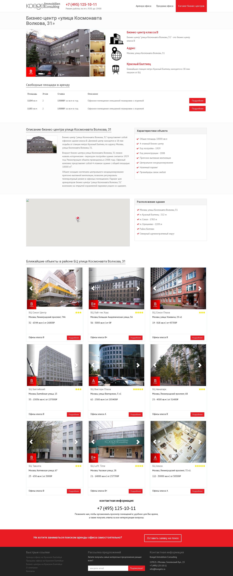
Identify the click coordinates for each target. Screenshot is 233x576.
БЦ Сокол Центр (37, 312)
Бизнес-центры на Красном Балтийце (44, 564)
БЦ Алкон (157, 466)
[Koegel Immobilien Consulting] (43, 6)
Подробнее (198, 100)
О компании (32, 567)
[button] (31, 288)
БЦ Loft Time (98, 466)
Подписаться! (136, 568)
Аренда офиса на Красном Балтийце (44, 557)
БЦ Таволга (35, 466)
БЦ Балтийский (37, 389)
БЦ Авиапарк (159, 389)
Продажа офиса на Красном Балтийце (45, 560)
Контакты (30, 571)
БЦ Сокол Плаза (161, 312)
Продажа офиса (164, 5)
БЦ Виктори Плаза (101, 389)
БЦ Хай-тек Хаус (100, 312)
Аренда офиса (143, 5)
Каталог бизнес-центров (191, 5)
